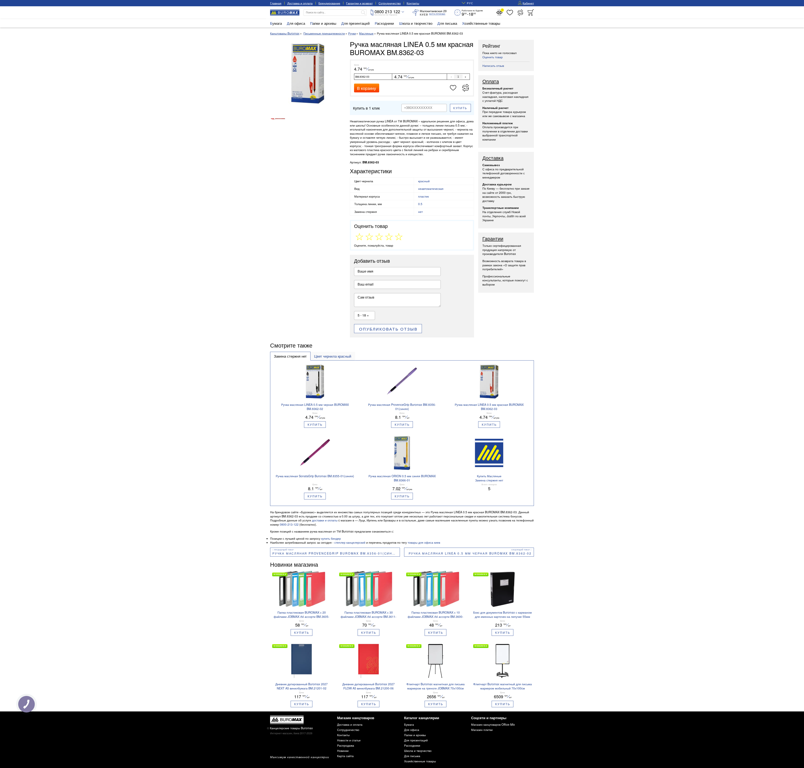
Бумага (276, 23)
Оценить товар (492, 57)
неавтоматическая (430, 188)
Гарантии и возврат (359, 3)
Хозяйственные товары (481, 23)
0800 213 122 (387, 11)
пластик (423, 196)
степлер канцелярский (349, 542)
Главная (275, 3)
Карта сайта (345, 756)
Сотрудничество (390, 3)
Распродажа (345, 745)
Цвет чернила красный (332, 356)
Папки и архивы (323, 23)
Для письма (447, 23)
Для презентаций (355, 23)
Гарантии (492, 239)
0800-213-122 (289, 524)
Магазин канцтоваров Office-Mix (493, 724)
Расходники (384, 23)
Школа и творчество (415, 23)
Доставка (493, 158)
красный (424, 181)
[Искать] (363, 12)
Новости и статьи (349, 740)
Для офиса (296, 23)
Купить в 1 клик (366, 108)
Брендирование (329, 3)
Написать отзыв (493, 65)
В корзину (366, 88)
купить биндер (331, 538)
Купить (460, 108)
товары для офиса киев (424, 542)
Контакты (413, 3)
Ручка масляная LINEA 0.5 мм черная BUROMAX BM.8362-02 (470, 553)
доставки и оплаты (325, 520)
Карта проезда (437, 14)
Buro (288, 12)
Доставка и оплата (300, 3)
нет (420, 211)
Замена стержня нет (290, 356)
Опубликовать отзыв (388, 329)
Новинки (343, 751)
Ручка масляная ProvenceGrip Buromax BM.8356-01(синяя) (335, 553)
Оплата (490, 81)
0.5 (420, 204)
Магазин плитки (482, 730)
